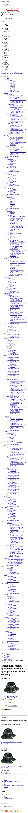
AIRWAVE (6, 135)
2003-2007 (9, 295)
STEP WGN (7, 603)
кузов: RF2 (10, 607)
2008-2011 (9, 310)
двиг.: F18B (13, 634)
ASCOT (6, 157)
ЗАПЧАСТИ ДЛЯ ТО (16, 97)
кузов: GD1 (10, 326)
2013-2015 (12, 90)
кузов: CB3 (10, 159)
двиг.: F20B (13, 636)
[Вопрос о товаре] (1, 714)
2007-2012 (9, 232)
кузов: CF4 (10, 635)
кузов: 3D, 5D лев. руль (13, 334)
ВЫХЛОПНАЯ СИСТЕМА (17, 216)
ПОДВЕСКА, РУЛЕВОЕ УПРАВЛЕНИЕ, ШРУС (16, 527)
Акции (7, 73)
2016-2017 (9, 545)
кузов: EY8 (10, 514)
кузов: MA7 (10, 287)
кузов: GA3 (13, 434)
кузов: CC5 (13, 170)
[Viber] (8, 709)
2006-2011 (12, 199)
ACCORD (6, 79)
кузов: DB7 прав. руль (13, 360)
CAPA (5, 187)
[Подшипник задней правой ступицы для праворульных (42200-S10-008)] (11, 693)
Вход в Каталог (14, 336)
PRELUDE (6, 558)
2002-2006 (9, 215)
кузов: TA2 (10, 177)
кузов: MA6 (10, 284)
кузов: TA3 (10, 180)
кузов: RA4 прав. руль (13, 478)
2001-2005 (12, 198)
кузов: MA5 (10, 281)
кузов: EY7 (10, 511)
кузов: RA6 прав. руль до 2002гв (15, 483)
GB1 (8, 447)
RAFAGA (6, 566)
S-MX (5, 575)
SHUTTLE (6, 594)
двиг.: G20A (13, 163)
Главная (3, 73)
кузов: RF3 (10, 610)
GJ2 (8, 146)
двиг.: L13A (13, 327)
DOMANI (6, 277)
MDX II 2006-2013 (12, 114)
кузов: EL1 (10, 497)
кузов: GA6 (10, 191)
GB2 (8, 457)
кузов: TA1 (10, 174)
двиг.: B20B (13, 502)
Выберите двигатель (15, 233)
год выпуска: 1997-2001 (16, 563)
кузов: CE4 (10, 161)
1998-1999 (9, 598)
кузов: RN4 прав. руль (13, 627)
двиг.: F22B (13, 471)
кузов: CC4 (13, 168)
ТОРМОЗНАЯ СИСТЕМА (17, 102)
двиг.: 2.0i (12, 236)
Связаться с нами (8, 798)
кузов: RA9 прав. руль (13, 492)
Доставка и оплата (14, 73)
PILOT (5, 521)
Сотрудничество (8, 806)
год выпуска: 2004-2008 (13, 379)
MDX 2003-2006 (11, 104)
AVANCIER (7, 173)
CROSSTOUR (7, 258)
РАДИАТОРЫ (14, 223)
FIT (5, 324)
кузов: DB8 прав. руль (13, 362)
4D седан (9, 80)
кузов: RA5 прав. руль (13, 480)
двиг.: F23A (13, 176)
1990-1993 (12, 81)
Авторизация (7, 5)
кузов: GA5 (13, 435)
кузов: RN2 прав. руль (13, 621)
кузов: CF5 (10, 638)
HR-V (5, 333)
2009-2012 (12, 88)
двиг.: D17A (13, 620)
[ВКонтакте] (1, 709)
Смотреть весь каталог (13, 91)
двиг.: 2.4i (12, 237)
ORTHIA (6, 496)
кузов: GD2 (10, 329)
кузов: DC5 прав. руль (13, 374)
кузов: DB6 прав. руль (13, 357)
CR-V (5, 209)
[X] (6, 709)
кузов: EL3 (10, 503)
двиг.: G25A (13, 166)
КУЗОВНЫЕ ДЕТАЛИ (16, 220)
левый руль (10, 441)
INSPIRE (6, 339)
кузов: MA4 (10, 278)
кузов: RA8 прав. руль (13, 489)
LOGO (5, 431)
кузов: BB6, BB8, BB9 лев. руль (15, 562)
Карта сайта (7, 794)
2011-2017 (9, 260)
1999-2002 (12, 86)
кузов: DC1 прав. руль (13, 368)
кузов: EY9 (10, 517)
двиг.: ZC (12, 279)
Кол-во (5, 705)
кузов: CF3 (10, 632)
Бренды (6, 796)
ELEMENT (7, 294)
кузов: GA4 (10, 188)
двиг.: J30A (13, 181)
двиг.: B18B (13, 282)
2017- (8, 239)
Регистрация (7, 4)
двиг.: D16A (13, 516)
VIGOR (6, 642)
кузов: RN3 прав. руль (13, 624)
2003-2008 (12, 87)
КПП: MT (12, 213)
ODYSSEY (7, 468)
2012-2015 (12, 201)
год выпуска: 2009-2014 (13, 396)
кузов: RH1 (10, 576)
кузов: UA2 (10, 348)
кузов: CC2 (10, 340)
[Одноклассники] (4, 709)
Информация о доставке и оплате (12, 781)
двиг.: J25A (13, 353)
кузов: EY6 (10, 509)
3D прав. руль (10, 433)
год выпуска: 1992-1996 (16, 561)
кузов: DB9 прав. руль (13, 365)
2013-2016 (9, 235)
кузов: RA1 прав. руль (13, 469)
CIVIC (5, 195)
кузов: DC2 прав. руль (13, 371)
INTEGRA (6, 355)
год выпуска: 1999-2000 (16, 443)
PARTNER (6, 507)
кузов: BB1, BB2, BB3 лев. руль (15, 559)
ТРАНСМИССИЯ (15, 229)
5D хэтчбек (10, 202)
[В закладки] (2, 714)
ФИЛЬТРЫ (13, 145)
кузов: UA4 (10, 351)
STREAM (6, 617)
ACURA (6, 93)
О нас (5, 780)
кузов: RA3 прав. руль (13, 475)
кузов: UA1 (10, 346)
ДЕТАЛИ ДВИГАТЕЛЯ (16, 95)
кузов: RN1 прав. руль (13, 618)
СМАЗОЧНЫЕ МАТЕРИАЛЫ (18, 100)
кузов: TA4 (10, 183)
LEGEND (6, 416)
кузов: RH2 (10, 579)
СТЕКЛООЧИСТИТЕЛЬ (16, 101)
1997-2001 (9, 211)
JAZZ (5, 378)
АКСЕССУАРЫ (14, 240)
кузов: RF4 (10, 613)
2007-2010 (9, 417)
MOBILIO (6, 445)
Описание (6, 717)
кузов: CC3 (10, 343)
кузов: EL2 (10, 500)
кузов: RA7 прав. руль (13, 486)
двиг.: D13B (13, 510)
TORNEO (6, 631)
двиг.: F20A (13, 160)
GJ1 (8, 136)
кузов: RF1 (10, 604)
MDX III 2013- (10, 124)
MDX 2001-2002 (11, 94)
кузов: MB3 (10, 289)
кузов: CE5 (10, 164)
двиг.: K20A (13, 375)
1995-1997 (9, 596)
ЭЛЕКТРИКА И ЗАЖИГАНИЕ (18, 274)
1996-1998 (12, 84)
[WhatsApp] (10, 709)
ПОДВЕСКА (13, 98)
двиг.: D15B (13, 190)
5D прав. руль (10, 437)
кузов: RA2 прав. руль (13, 472)
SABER (6, 583)
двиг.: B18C (13, 364)
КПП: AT (12, 212)
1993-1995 (12, 83)
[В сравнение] (4, 714)
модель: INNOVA (11, 167)
